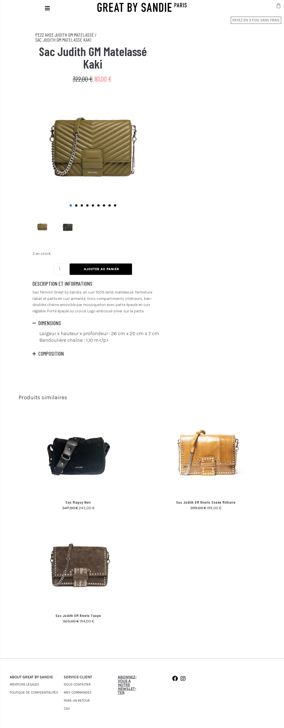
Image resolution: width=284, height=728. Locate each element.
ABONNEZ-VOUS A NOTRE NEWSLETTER (127, 685)
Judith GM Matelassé (74, 35)
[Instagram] (183, 678)
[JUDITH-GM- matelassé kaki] (92, 148)
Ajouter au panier (101, 269)
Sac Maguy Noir (78, 502)
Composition (51, 353)
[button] (47, 8)
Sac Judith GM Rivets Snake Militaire (206, 502)
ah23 (49, 35)
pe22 (39, 35)
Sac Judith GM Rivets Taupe (78, 615)
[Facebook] (175, 678)
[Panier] (278, 6)
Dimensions (49, 323)
